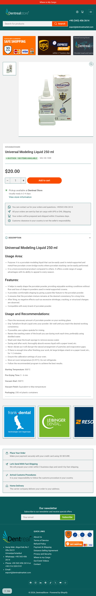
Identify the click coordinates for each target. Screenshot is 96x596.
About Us (38, 537)
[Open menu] (90, 11)
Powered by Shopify (58, 592)
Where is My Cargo (48, 2)
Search (61, 23)
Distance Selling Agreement (46, 550)
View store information (20, 197)
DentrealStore (42, 592)
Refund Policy (40, 544)
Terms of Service (41, 540)
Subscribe (67, 517)
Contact (37, 564)
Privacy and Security (43, 554)
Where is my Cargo (42, 557)
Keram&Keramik (12, 147)
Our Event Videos (41, 561)
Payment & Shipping (43, 547)
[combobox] (35, 24)
